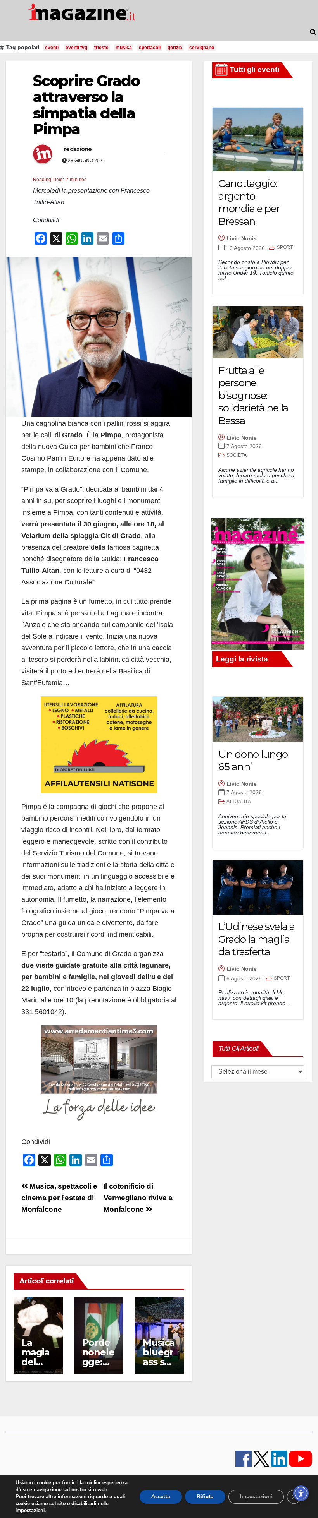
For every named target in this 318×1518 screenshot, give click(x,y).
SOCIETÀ (236, 455)
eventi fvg (76, 47)
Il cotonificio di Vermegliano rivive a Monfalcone (138, 1197)
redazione (78, 149)
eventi (52, 47)
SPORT (285, 247)
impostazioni (30, 1510)
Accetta (160, 1496)
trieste (101, 47)
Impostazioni (256, 1496)
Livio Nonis (241, 238)
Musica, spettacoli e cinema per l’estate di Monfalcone (59, 1197)
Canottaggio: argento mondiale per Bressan (249, 202)
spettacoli (150, 47)
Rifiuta (205, 1496)
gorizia (175, 47)
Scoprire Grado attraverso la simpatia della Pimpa (86, 105)
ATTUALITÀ (238, 801)
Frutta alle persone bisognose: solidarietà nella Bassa (253, 395)
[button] (313, 32)
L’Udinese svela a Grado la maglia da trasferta (256, 939)
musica (124, 47)
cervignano (201, 47)
